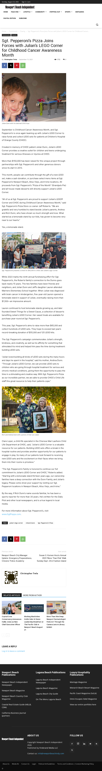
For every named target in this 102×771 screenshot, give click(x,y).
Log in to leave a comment (13, 651)
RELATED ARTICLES (11, 595)
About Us (6, 764)
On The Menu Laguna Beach (48, 699)
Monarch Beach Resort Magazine (84, 687)
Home (4, 31)
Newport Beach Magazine (13, 690)
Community (13, 31)
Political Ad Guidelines (47, 764)
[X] (10, 65)
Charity (22, 31)
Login (34, 764)
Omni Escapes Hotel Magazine (83, 699)
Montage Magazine (78, 682)
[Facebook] (4, 65)
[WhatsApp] (23, 65)
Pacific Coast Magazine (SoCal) (83, 693)
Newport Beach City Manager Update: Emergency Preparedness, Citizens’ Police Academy (17, 558)
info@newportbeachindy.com (51, 753)
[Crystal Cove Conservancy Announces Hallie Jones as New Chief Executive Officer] (11, 607)
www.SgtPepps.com (11, 514)
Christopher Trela (10, 59)
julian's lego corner (16, 523)
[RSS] (96, 744)
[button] (97, 25)
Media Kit (15, 764)
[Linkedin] (84, 744)
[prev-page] (3, 635)
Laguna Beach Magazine (47, 688)
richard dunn (30, 523)
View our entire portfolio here (83, 704)
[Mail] (90, 744)
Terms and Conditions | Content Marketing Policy (75, 764)
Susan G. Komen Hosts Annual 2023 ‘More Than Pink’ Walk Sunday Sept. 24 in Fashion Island (51, 558)
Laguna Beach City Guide (47, 693)
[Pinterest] (16, 65)
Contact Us (25, 764)
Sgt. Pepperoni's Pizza (45, 523)
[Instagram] (78, 744)
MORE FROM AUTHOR (32, 595)
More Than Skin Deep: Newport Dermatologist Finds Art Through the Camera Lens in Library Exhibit (56, 621)
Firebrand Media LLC (48, 748)
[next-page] (7, 635)
